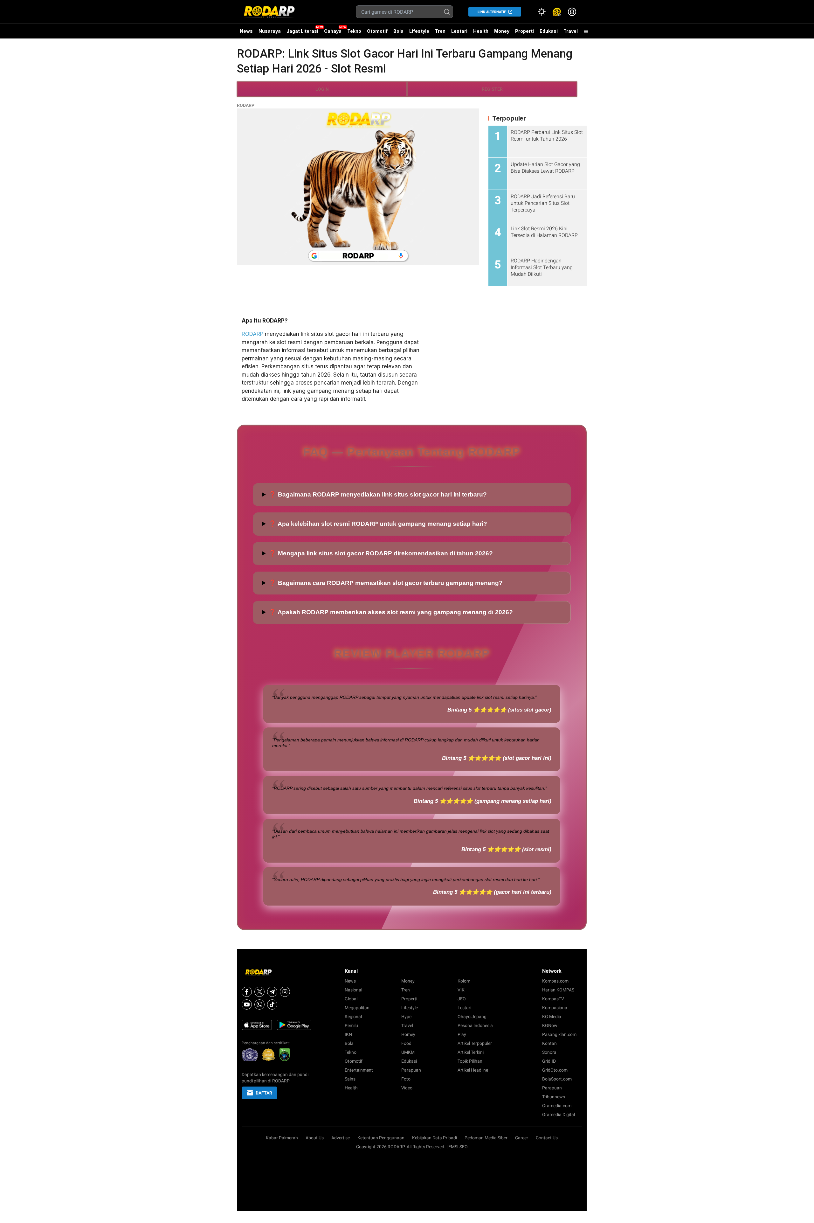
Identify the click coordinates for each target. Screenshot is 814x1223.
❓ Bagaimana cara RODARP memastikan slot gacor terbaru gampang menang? (386, 583)
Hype (406, 1016)
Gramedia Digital (558, 1114)
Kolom (464, 980)
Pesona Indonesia (475, 1025)
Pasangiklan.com (559, 1034)
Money (501, 31)
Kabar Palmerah (282, 1137)
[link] (557, 12)
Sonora (549, 1052)
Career (521, 1137)
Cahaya (332, 31)
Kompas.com (555, 980)
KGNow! (550, 1025)
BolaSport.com (557, 1078)
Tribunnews (553, 1096)
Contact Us (547, 1137)
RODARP (245, 105)
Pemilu (351, 1025)
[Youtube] (247, 1004)
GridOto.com (555, 1070)
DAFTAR (264, 1092)
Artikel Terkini (471, 1052)
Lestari (459, 33)
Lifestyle (419, 31)
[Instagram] (285, 992)
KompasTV (553, 998)
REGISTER (492, 89)
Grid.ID (549, 1061)
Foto (405, 1078)
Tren (440, 31)
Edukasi (549, 31)
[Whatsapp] (259, 1004)
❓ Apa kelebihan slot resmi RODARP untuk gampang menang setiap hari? (378, 523)
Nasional (353, 989)
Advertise (340, 1137)
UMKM (408, 1052)
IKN (348, 1034)
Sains (350, 1078)
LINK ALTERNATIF (492, 12)
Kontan (549, 1043)
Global (351, 998)
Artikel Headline (473, 1070)
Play (462, 1034)
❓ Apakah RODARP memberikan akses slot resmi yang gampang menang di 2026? (391, 612)
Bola (398, 31)
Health (480, 31)
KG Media (551, 1016)
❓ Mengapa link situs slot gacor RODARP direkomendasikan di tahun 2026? (381, 553)
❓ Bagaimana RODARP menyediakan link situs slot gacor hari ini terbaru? (378, 494)
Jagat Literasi (302, 31)
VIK (461, 989)
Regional (353, 1016)
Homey (408, 1034)
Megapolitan (357, 1007)
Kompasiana (554, 1007)
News (246, 31)
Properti (524, 31)
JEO (462, 998)
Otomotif (377, 31)
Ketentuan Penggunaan (380, 1137)
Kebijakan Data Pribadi (434, 1137)
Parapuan (411, 1070)
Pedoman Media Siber (486, 1137)
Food (406, 1043)
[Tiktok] (272, 1004)
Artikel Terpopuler (475, 1043)
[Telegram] (272, 992)
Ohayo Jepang (472, 1016)
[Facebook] (247, 992)
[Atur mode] (541, 12)
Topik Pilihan (470, 1061)
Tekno (354, 31)
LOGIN (322, 89)
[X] (259, 992)
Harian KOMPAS (558, 989)
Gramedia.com (556, 1105)
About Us (315, 1137)
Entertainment (359, 1070)
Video (406, 1087)
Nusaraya (270, 31)
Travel (570, 31)
